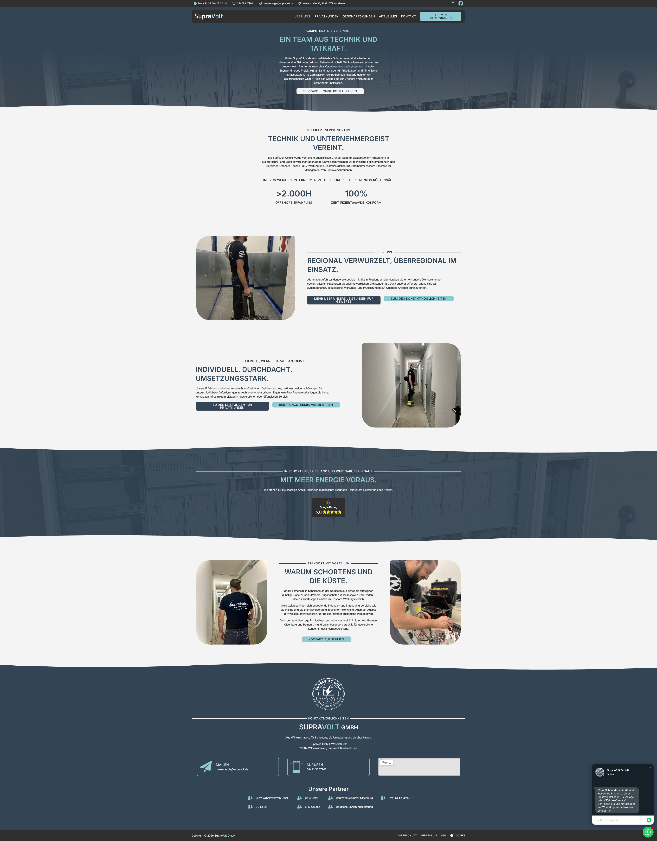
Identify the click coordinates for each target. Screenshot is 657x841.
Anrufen (315, 765)
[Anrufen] (296, 767)
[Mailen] (206, 767)
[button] (650, 767)
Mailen (222, 765)
